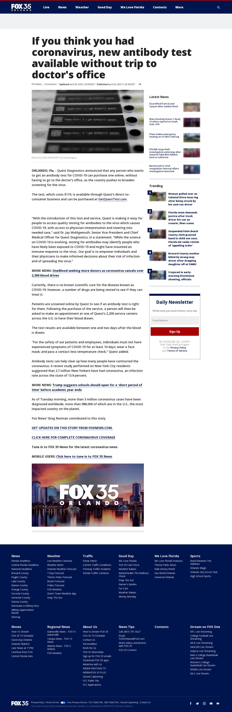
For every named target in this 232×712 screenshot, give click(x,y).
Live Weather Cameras (59, 560)
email (218, 703)
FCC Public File (91, 680)
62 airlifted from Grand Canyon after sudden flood (163, 105)
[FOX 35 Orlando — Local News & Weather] (22, 7)
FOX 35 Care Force (129, 565)
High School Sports (200, 576)
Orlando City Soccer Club (203, 572)
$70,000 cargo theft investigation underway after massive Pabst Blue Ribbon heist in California (165, 153)
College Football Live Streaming (201, 637)
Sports (195, 556)
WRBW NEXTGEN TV (94, 668)
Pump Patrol (90, 560)
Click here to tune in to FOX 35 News (84, 456)
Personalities (90, 643)
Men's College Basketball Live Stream (204, 656)
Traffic (88, 556)
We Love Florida (128, 560)
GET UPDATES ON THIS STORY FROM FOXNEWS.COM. (72, 428)
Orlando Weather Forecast (61, 569)
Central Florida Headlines (25, 565)
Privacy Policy (178, 347)
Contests (161, 627)
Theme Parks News (165, 565)
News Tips (126, 627)
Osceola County (20, 593)
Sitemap (15, 617)
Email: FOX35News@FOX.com (132, 637)
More (179, 7)
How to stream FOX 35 (95, 631)
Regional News (58, 627)
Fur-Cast (123, 588)
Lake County (18, 581)
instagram (204, 703)
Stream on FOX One (205, 627)
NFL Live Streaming (201, 631)
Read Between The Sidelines (200, 562)
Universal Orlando (164, 577)
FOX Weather (54, 589)
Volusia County (19, 601)
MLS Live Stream (199, 673)
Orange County (19, 589)
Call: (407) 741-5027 (129, 631)
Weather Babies (127, 569)
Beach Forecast (56, 581)
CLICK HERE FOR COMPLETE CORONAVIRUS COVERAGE (73, 437)
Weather (53, 556)
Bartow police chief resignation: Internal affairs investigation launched (164, 168)
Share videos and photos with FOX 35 (132, 644)
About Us (90, 627)
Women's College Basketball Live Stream (202, 664)
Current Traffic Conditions (97, 565)
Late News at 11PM (22, 648)
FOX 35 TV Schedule (22, 635)
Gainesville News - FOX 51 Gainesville (61, 633)
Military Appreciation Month (22, 611)
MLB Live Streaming (201, 642)
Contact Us (89, 639)
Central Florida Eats (22, 656)
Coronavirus (50, 84)
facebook (190, 703)
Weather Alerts (55, 565)
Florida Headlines (20, 560)
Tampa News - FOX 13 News (59, 640)
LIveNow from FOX (22, 652)
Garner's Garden (128, 584)
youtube (211, 703)
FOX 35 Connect (128, 650)
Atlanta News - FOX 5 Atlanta (59, 647)
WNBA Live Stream (200, 669)
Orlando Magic (198, 568)
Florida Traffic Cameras (96, 573)
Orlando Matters (20, 643)
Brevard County (20, 573)
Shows (16, 627)
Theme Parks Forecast (59, 577)
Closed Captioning (93, 676)
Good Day (126, 556)
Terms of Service (177, 350)
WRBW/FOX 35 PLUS (94, 672)
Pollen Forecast (55, 585)
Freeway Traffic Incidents (97, 569)
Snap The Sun (54, 597)
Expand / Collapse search (219, 7)
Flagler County (19, 577)
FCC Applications (92, 684)
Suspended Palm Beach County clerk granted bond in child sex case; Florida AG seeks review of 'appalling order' (183, 238)
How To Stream (20, 631)
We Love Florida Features (169, 560)
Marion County (19, 585)
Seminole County (20, 597)
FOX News (36, 84)
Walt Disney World (165, 569)
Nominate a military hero (25, 605)
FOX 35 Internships (93, 652)
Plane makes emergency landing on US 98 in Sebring (164, 135)
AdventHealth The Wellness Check (134, 574)
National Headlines (21, 569)
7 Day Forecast (55, 573)
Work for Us (89, 648)
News (15, 556)
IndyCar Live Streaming (203, 651)
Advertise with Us (92, 664)
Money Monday (127, 596)
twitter (197, 703)
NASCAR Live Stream (201, 647)
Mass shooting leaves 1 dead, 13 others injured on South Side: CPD (165, 121)
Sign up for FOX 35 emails (97, 656)
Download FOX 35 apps (96, 660)
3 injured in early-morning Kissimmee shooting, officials (181, 275)
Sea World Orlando (165, 573)
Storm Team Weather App (61, 593)
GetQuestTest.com (113, 199)
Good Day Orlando (21, 639)
